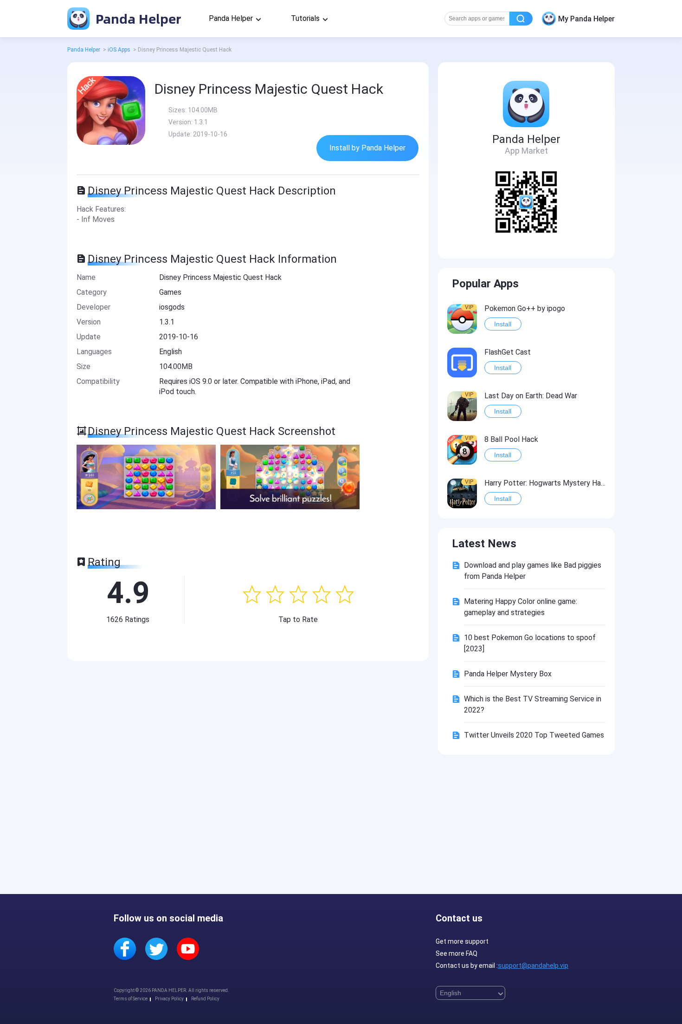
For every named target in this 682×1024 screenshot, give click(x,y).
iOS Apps (119, 49)
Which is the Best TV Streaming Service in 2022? (532, 704)
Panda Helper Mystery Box (508, 673)
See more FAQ (456, 953)
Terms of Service (131, 998)
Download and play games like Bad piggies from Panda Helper (532, 571)
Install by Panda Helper (367, 147)
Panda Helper (136, 18)
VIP (469, 307)
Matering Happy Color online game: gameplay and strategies (520, 607)
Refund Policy (205, 998)
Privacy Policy (169, 998)
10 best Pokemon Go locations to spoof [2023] (530, 643)
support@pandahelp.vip (533, 965)
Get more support (462, 941)
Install (502, 324)
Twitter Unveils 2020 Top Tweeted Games (534, 735)
